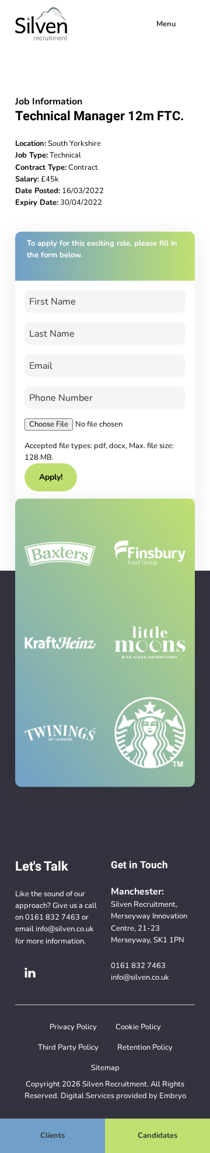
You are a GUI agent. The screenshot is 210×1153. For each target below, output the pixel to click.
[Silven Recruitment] (41, 24)
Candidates (157, 1135)
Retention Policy (145, 1047)
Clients (52, 1135)
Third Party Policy (68, 1047)
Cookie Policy (138, 1027)
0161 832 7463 (52, 917)
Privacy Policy (73, 1027)
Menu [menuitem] (166, 24)
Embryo (172, 1095)
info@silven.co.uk (65, 929)
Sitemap (105, 1067)
